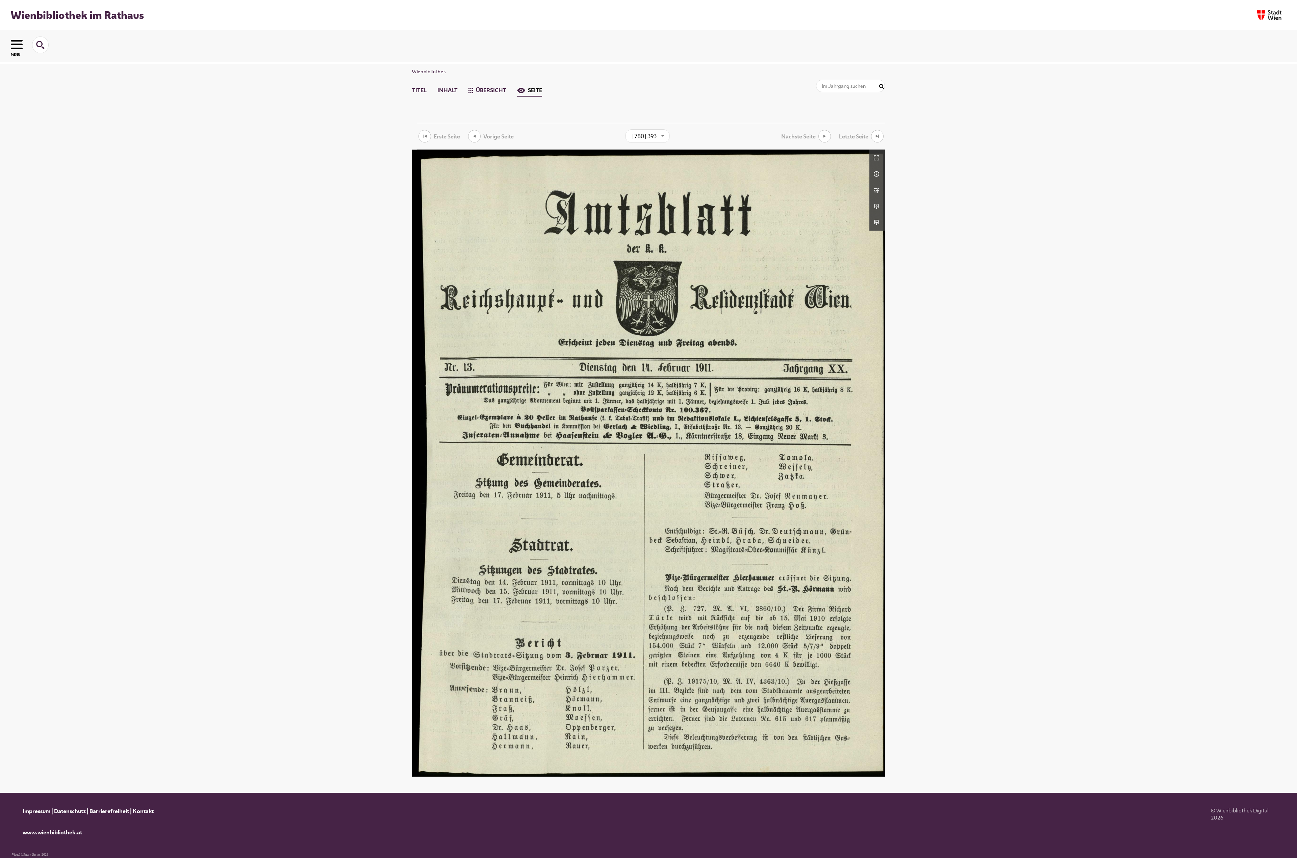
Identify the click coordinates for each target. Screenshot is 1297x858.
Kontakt (143, 811)
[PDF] (877, 206)
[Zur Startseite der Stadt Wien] (1269, 15)
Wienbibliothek (429, 72)
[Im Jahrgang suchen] (881, 86)
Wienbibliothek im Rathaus (77, 15)
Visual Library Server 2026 (30, 854)
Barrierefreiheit (109, 811)
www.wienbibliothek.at (52, 832)
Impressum (36, 811)
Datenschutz (70, 811)
